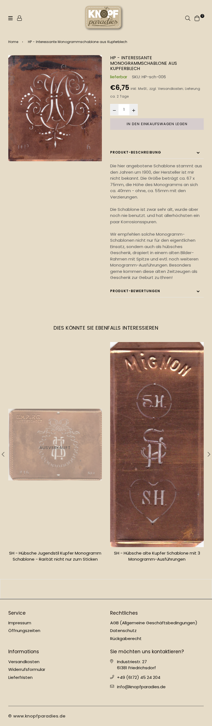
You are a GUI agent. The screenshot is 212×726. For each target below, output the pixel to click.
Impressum (19, 623)
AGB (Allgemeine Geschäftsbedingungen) (153, 623)
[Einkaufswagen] (197, 18)
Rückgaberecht (126, 638)
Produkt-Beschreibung (135, 152)
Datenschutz (123, 630)
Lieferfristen (20, 677)
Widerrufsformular (26, 669)
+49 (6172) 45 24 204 (138, 677)
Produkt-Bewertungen (135, 291)
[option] (55, 108)
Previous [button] (3, 454)
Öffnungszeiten (24, 630)
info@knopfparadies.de (141, 687)
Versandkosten (170, 89)
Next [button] (209, 454)
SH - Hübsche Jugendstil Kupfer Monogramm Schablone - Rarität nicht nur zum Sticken (55, 556)
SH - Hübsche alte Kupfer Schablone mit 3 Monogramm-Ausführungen (157, 556)
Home (13, 41)
